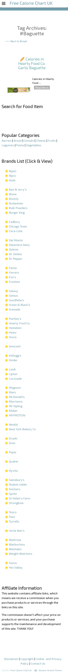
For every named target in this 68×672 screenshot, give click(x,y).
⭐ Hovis (11, 337)
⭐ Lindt (10, 369)
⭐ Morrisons (13, 401)
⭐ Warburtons (15, 544)
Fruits (52, 140)
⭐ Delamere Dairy (17, 245)
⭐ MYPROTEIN (15, 415)
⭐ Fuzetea (12, 281)
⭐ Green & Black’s (17, 305)
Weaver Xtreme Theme (50, 670)
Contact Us (38, 663)
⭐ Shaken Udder (16, 484)
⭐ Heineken (13, 328)
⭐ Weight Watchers (18, 553)
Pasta (20, 145)
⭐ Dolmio (11, 249)
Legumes (8, 145)
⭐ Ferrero (12, 272)
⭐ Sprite (11, 493)
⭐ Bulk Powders (16, 208)
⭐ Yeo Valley (14, 567)
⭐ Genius (11, 295)
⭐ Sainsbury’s (14, 480)
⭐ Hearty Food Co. (17, 323)
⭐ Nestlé (11, 424)
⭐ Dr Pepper (13, 258)
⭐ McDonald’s (15, 397)
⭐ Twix (10, 516)
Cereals (29, 140)
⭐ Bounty (12, 198)
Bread (18, 140)
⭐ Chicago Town (16, 226)
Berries (6, 140)
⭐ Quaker (11, 461)
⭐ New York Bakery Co (20, 429)
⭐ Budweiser (14, 203)
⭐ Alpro (10, 175)
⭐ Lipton (11, 374)
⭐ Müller (11, 410)
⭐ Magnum (13, 387)
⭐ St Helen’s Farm (17, 498)
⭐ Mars (10, 392)
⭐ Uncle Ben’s (14, 530)
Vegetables (33, 145)
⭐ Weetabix (13, 549)
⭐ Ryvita (11, 470)
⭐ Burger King (15, 212)
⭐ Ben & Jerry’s (16, 189)
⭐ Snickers (12, 489)
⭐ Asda (10, 180)
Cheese (41, 140)
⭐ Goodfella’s (14, 300)
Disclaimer (11, 659)
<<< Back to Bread (16, 41)
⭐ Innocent (13, 346)
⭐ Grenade (12, 309)
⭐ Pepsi (10, 452)
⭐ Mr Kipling (13, 406)
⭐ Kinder (11, 360)
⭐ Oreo (10, 443)
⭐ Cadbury (12, 222)
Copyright (26, 659)
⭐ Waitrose (13, 540)
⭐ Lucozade (13, 378)
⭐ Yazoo (11, 563)
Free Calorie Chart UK (21, 670)
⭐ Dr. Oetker (13, 254)
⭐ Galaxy (11, 291)
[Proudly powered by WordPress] (35, 670)
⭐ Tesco (11, 512)
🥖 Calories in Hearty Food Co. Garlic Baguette (32, 63)
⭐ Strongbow (14, 503)
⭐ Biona (11, 194)
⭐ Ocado (11, 438)
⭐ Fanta (11, 268)
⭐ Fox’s (10, 277)
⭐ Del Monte (14, 240)
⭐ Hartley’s (13, 318)
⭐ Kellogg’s (13, 355)
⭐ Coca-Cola (13, 231)
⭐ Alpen (10, 171)
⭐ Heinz (11, 332)
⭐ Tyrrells (12, 521)
